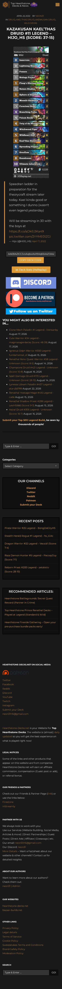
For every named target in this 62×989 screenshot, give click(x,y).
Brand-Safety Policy (13, 949)
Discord (31, 487)
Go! (54, 446)
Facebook (8, 684)
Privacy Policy (10, 928)
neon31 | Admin (11, 886)
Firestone (7, 801)
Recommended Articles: (31, 591)
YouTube (7, 697)
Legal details (9, 932)
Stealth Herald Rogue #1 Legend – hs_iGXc (29, 535)
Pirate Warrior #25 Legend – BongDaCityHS (30, 528)
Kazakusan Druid (45, 19)
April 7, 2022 (39, 241)
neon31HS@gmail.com (15, 713)
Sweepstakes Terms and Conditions (22, 944)
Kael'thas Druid (25, 19)
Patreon (31, 500)
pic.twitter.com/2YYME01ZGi (30, 236)
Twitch (6, 701)
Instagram (8, 705)
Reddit (31, 496)
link (50, 793)
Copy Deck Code (30, 260)
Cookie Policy (10, 940)
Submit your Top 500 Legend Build (23, 420)
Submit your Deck (31, 504)
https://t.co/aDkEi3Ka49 (26, 231)
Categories (9, 459)
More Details (9, 851)
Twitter (31, 492)
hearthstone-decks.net (15, 905)
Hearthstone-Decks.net (15, 728)
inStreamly (8, 806)
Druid (11, 19)
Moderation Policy (12, 953)
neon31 (40, 16)
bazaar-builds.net (12, 910)
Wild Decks (30, 23)
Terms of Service (11, 936)
